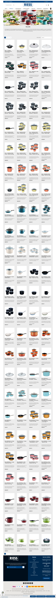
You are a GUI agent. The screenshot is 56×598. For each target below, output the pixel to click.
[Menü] (4, 591)
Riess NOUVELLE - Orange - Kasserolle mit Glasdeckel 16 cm (21, 442)
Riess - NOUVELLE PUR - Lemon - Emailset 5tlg (21, 133)
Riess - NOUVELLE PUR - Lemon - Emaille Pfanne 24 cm (9, 133)
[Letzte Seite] (10, 37)
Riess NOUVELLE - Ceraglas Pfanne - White (9, 339)
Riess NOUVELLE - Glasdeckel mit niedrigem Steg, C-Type (21, 379)
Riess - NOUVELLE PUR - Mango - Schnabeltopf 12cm (9, 175)
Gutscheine (34, 572)
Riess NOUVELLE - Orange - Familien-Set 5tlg (34, 421)
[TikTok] (32, 583)
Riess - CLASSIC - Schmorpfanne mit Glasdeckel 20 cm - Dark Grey (9, 51)
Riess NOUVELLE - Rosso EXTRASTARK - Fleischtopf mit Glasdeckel (22, 504)
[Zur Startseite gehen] (28, 5)
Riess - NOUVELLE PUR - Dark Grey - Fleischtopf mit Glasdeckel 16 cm (46, 92)
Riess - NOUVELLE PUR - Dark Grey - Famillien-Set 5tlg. (33, 92)
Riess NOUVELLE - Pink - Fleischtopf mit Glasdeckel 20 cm (46, 462)
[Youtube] (26, 583)
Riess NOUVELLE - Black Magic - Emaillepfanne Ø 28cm (46, 277)
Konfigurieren (33, 596)
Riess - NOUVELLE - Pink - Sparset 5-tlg (34, 72)
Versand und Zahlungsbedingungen (16, 590)
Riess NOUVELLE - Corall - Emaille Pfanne (21, 339)
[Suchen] (14, 5)
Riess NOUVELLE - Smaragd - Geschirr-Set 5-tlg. (9, 545)
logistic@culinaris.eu (46, 571)
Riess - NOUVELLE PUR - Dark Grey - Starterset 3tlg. (21, 113)
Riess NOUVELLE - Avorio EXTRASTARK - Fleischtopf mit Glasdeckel (9, 256)
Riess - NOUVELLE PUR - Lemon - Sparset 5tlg (46, 133)
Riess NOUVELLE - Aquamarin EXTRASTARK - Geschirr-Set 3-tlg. (34, 215)
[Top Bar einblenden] (50, 5)
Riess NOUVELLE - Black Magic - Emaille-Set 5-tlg (33, 277)
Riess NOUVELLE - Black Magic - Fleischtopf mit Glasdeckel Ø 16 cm (21, 297)
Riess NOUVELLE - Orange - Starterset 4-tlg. (9, 462)
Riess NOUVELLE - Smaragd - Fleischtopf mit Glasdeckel (46, 525)
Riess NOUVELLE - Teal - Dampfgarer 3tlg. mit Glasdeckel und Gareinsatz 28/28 (46, 545)
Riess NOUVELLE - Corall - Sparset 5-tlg (34, 359)
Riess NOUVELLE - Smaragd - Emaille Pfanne (33, 525)
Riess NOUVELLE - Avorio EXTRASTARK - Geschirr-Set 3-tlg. (21, 256)
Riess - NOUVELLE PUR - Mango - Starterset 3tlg (33, 175)
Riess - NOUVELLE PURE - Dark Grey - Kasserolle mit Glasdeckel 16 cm (9, 194)
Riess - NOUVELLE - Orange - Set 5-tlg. (20, 72)
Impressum (34, 559)
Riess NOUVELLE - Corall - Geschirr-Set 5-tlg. (9, 359)
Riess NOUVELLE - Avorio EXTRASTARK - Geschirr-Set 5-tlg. (33, 256)
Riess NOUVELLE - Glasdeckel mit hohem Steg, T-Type (9, 379)
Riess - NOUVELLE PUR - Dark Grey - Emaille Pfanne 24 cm (46, 72)
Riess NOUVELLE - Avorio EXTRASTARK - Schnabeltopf (9, 277)
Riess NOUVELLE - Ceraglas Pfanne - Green (46, 318)
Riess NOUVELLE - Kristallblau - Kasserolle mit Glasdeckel (33, 400)
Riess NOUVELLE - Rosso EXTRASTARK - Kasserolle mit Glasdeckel (46, 504)
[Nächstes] (50, 9)
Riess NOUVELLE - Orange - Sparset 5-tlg (46, 442)
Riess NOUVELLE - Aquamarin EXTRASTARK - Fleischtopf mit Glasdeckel (22, 215)
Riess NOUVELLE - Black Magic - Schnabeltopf (46, 297)
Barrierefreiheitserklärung (34, 567)
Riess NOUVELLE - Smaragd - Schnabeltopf (21, 545)
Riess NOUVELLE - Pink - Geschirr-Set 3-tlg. (9, 483)
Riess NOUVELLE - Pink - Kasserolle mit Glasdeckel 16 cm (21, 483)
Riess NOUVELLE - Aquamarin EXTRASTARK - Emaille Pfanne (9, 215)
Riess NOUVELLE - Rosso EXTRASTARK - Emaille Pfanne (9, 504)
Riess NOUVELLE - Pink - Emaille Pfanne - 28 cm (21, 462)
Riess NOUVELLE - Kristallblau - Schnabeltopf (46, 400)
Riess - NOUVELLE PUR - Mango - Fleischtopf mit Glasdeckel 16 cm (46, 154)
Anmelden (6, 1)
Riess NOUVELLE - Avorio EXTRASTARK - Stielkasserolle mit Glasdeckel (21, 277)
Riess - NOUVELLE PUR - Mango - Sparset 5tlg (21, 175)
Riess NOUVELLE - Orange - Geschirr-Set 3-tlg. (9, 442)
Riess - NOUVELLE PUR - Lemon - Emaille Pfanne (46, 113)
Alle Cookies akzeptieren (50, 596)
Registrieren (10, 1)
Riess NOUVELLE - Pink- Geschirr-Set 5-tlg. (46, 483)
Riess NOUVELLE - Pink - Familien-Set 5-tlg (33, 462)
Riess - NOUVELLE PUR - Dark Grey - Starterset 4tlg (33, 113)
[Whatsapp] (30, 583)
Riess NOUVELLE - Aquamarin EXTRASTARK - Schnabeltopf (21, 236)
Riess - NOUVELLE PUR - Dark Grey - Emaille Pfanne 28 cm (9, 92)
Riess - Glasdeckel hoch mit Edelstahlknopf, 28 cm (46, 51)
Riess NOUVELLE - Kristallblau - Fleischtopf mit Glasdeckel (46, 379)
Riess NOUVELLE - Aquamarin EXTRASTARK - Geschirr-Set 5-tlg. (46, 215)
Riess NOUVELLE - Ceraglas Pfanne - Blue (33, 318)
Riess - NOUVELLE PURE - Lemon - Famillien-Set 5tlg (22, 194)
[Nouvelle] (12, 8)
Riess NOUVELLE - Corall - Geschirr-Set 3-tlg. (46, 339)
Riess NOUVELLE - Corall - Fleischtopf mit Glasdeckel (34, 339)
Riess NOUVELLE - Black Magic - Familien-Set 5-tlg (9, 297)
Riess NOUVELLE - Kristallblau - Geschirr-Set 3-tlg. (9, 400)
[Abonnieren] (23, 567)
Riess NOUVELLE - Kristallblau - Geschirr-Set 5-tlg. (22, 400)
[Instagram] (28, 583)
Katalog (34, 571)
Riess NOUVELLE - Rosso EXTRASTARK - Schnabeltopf (9, 525)
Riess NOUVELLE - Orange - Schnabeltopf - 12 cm (34, 442)
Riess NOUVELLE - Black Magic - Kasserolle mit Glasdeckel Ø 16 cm (33, 297)
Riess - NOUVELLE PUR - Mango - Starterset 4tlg (46, 175)
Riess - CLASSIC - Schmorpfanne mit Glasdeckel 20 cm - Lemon (21, 51)
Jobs (46, 590)
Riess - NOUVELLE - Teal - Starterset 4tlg (9, 72)
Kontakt (34, 568)
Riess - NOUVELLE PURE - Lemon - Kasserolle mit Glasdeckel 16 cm (33, 194)
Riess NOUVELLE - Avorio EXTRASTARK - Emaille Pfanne (46, 236)
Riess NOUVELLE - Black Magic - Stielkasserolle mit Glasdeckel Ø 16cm (22, 318)
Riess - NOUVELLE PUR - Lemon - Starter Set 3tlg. (9, 154)
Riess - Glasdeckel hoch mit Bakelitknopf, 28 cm (33, 51)
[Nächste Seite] (9, 37)
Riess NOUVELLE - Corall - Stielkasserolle (46, 359)
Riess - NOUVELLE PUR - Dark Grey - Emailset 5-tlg (21, 92)
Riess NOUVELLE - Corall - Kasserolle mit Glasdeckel (21, 359)
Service (34, 557)
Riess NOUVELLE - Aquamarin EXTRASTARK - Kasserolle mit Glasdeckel (9, 236)
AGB (34, 560)
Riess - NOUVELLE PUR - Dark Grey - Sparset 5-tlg (9, 113)
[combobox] (9, 5)
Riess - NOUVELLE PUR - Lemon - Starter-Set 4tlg (21, 154)
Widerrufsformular (32, 590)
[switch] (3, 594)
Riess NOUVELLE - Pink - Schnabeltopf (33, 483)
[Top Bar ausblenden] (50, 1)
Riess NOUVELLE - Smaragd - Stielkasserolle (34, 545)
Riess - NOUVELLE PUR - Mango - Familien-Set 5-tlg (34, 154)
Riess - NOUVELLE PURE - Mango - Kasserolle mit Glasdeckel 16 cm (46, 194)
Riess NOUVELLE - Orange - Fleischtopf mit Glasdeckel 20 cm (46, 421)
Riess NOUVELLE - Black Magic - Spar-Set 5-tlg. (9, 318)
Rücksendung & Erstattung (34, 575)
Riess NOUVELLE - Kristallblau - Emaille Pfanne (33, 379)
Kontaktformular (48, 572)
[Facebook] (24, 583)
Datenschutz (34, 563)
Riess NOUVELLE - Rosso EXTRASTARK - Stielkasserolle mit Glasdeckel (21, 525)
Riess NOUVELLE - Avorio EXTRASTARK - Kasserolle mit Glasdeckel (46, 256)
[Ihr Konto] (46, 5)
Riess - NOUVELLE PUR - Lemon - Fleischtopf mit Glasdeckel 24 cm (33, 133)
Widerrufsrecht (34, 564)
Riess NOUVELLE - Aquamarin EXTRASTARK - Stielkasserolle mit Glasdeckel (34, 236)
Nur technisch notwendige (41, 596)
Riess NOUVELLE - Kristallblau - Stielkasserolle (8, 421)
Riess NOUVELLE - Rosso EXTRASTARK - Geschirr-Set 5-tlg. (33, 504)
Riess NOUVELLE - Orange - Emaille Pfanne (21, 421)
